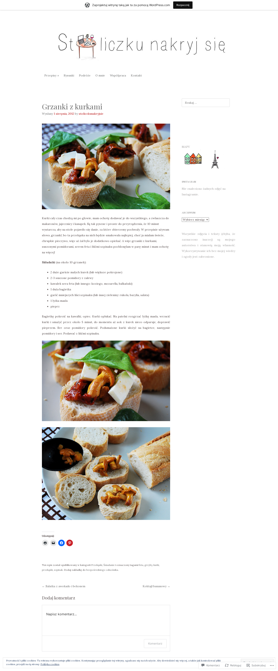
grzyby (148, 564)
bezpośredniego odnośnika (102, 569)
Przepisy (50, 75)
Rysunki (69, 75)
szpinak (58, 569)
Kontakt (136, 75)
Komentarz (155, 643)
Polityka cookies (49, 664)
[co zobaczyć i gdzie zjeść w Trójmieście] (193, 168)
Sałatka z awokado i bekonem (63, 586)
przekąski (47, 569)
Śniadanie (109, 564)
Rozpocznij (182, 5)
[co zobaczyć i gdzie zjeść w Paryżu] (214, 168)
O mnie (100, 75)
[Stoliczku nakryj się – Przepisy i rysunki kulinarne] (139, 44)
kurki (156, 564)
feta (141, 564)
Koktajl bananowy (156, 586)
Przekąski (96, 564)
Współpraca (118, 75)
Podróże (85, 75)
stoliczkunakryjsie (91, 113)
